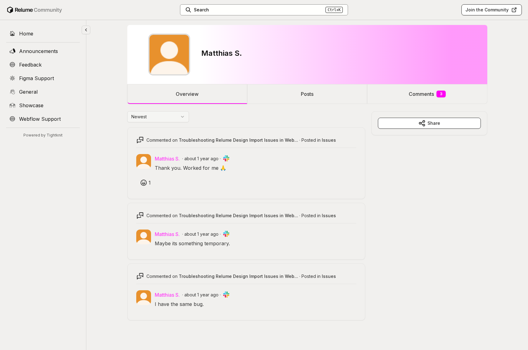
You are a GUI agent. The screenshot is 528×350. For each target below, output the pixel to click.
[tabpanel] (307, 222)
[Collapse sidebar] (86, 30)
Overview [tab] (187, 94)
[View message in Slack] (226, 158)
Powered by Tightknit (43, 135)
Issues (329, 140)
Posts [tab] (307, 94)
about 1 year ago (201, 158)
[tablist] (307, 94)
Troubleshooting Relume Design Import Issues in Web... (238, 140)
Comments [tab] (425, 94)
